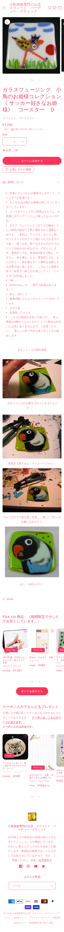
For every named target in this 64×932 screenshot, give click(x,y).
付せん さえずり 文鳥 (41, 657)
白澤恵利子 (45, 860)
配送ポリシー (20, 923)
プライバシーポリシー (39, 917)
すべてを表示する (32, 691)
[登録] (51, 886)
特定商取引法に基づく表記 (41, 923)
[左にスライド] (24, 80)
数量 (5, 134)
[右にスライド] (39, 80)
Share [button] (9, 598)
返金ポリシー (20, 917)
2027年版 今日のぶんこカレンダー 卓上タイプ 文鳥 (15, 660)
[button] (4, 8)
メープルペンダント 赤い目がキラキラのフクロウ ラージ (14, 766)
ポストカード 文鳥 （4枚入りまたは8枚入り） (41, 776)
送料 (12, 129)
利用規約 (57, 917)
